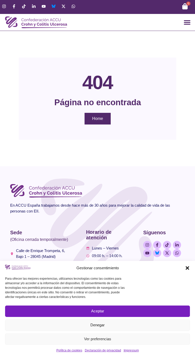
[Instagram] (4, 6)
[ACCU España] (54, 6)
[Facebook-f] (14, 6)
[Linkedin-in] (34, 6)
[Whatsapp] (73, 6)
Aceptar (97, 311)
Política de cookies (69, 350)
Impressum (131, 350)
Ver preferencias (97, 339)
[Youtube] (44, 6)
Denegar (97, 325)
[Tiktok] (24, 6)
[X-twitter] (63, 6)
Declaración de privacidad (103, 350)
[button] (187, 268)
